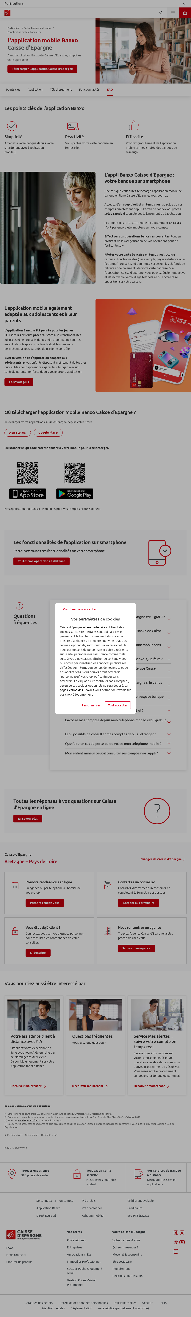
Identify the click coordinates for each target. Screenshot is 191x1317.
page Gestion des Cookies (77, 690)
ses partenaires (97, 627)
